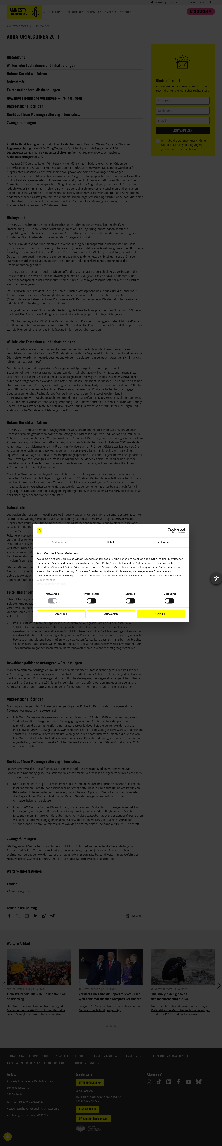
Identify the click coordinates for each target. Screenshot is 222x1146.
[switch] (91, 601)
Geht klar (160, 614)
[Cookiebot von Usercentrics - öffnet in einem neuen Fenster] (170, 530)
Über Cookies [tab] (163, 542)
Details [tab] (111, 542)
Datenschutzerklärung (51, 583)
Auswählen (111, 614)
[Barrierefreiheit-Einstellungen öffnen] (216, 578)
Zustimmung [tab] (59, 542)
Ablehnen (61, 614)
